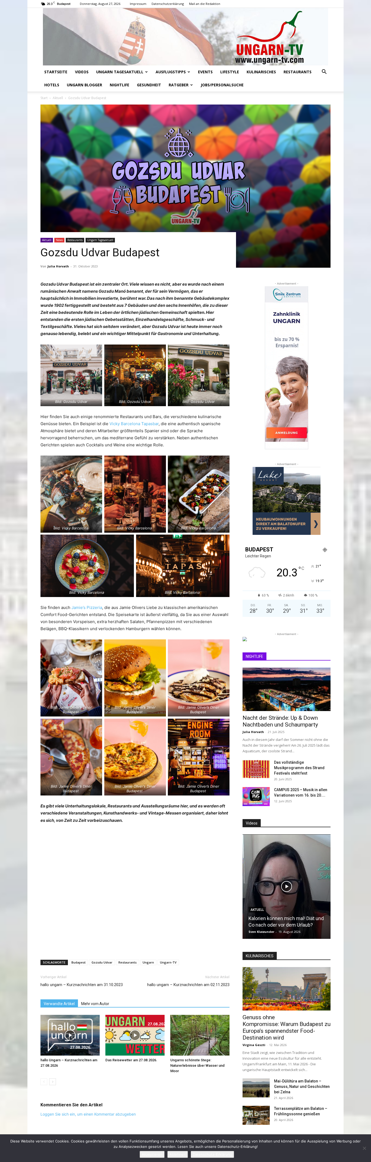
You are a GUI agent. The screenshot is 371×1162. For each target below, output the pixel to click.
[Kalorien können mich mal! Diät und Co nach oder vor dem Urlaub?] (287, 886)
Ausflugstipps (171, 71)
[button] (324, 72)
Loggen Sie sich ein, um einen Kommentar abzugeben (88, 1114)
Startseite (55, 71)
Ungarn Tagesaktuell (119, 71)
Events (205, 71)
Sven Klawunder (261, 932)
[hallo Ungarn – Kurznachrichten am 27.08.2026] (70, 1035)
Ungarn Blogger (84, 84)
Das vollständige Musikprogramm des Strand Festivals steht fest (299, 767)
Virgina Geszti (254, 1045)
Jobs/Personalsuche (222, 84)
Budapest (78, 962)
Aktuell (58, 98)
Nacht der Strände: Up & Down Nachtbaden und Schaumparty (280, 721)
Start (44, 98)
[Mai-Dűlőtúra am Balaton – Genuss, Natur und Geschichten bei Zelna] (256, 1087)
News (59, 240)
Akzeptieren (152, 1154)
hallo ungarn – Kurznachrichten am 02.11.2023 (188, 984)
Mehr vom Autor (95, 1004)
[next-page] (52, 1081)
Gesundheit (149, 84)
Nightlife (119, 84)
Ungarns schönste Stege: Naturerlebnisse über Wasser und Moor (197, 1065)
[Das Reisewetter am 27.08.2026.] (135, 1035)
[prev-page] (43, 1081)
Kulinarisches (261, 71)
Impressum (138, 4)
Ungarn (148, 962)
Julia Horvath (58, 266)
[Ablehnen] (364, 1148)
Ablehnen (177, 1154)
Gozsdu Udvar (102, 962)
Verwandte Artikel (59, 1004)
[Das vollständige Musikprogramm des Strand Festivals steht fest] (256, 769)
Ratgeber (178, 84)
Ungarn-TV (168, 962)
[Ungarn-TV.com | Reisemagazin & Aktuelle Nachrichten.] (185, 36)
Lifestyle (229, 71)
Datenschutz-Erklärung (212, 1154)
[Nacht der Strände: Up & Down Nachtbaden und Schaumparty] (287, 689)
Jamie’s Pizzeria (86, 607)
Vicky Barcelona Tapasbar (133, 423)
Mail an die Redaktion (204, 4)
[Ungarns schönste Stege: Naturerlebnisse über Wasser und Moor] (199, 1035)
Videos (82, 71)
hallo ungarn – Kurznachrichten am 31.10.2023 (81, 984)
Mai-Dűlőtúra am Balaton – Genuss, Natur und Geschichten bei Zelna (302, 1086)
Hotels (51, 84)
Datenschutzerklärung (168, 4)
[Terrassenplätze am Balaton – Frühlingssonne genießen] (256, 1115)
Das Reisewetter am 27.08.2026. (131, 1060)
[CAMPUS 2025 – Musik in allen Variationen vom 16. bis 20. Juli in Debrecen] (256, 796)
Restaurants (298, 71)
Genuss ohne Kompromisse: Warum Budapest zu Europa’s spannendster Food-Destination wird (287, 1027)
